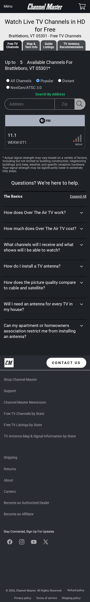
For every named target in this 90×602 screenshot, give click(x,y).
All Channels (21, 81)
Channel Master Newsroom (25, 402)
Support (10, 391)
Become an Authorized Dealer (26, 503)
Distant (68, 81)
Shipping (10, 457)
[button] (8, 6)
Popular (46, 81)
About (8, 480)
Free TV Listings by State (23, 425)
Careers (10, 492)
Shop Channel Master (20, 380)
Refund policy (76, 590)
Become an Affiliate (19, 514)
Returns (10, 469)
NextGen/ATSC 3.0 (26, 87)
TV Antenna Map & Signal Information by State (40, 436)
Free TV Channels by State (24, 414)
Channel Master (26, 590)
